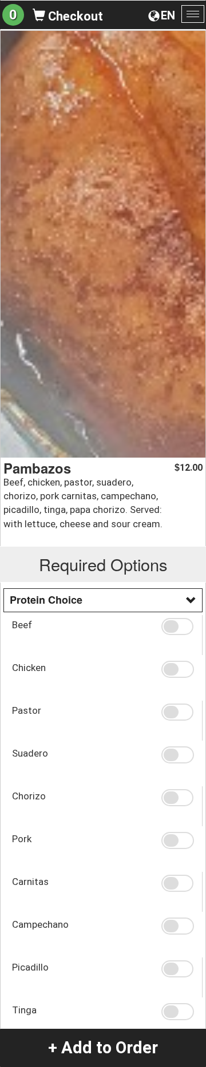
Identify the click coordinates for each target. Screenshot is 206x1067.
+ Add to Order (103, 1047)
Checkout (74, 16)
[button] (177, 626)
